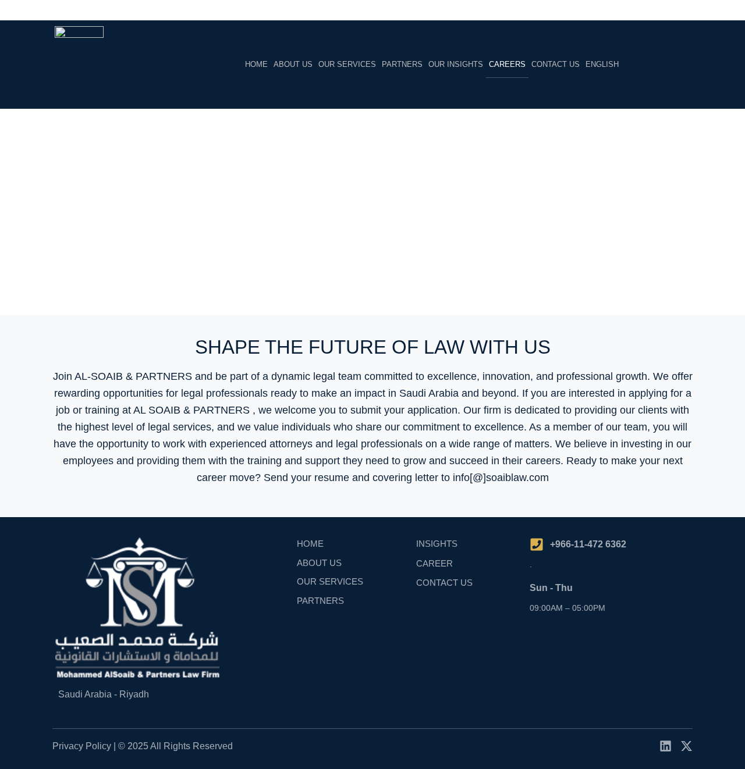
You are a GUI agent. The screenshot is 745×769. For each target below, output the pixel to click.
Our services (347, 64)
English (602, 64)
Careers (507, 64)
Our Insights (455, 64)
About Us (293, 64)
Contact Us (555, 64)
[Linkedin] (665, 746)
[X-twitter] (686, 746)
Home (256, 64)
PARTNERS (402, 64)
